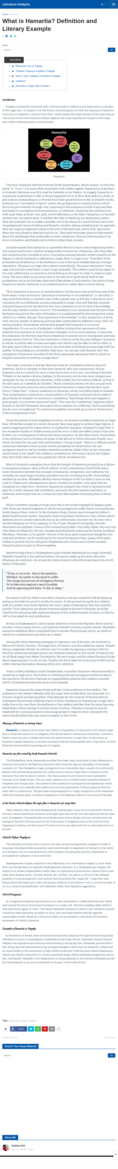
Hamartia (14, 14)
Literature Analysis (16, 4)
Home (5, 14)
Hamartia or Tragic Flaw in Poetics (33, 86)
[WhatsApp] (15, 36)
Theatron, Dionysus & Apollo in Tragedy (35, 71)
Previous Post (10, 1037)
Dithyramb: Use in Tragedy (29, 66)
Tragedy (32, 1020)
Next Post (109, 1037)
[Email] (52, 1029)
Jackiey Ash (18, 1145)
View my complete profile (22, 1149)
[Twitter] (11, 36)
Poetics (22, 1020)
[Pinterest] (45, 1029)
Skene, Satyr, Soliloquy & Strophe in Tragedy (38, 76)
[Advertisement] (59, 993)
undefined (20, 81)
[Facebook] (6, 36)
